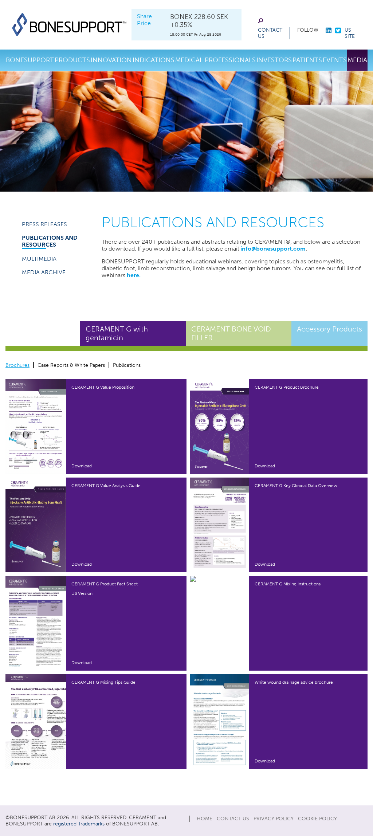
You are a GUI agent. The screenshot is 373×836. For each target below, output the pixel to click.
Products (72, 60)
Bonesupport (30, 60)
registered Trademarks (79, 824)
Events (335, 60)
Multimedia (39, 258)
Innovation (111, 60)
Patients (307, 60)
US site (350, 33)
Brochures (17, 365)
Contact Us (270, 33)
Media (357, 60)
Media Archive (44, 272)
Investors (274, 60)
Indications (153, 60)
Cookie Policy (317, 819)
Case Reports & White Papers (71, 365)
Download (81, 465)
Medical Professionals (215, 60)
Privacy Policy (274, 819)
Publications (127, 365)
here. (134, 275)
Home (204, 819)
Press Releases (44, 224)
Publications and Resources (50, 241)
